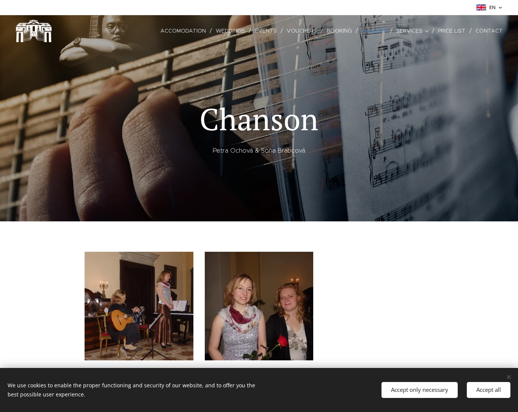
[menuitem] (185, 30)
